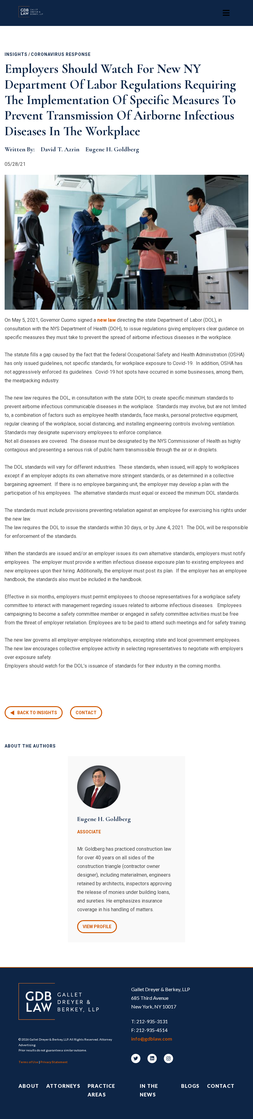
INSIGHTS (16, 54)
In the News (149, 1090)
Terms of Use (28, 1062)
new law (106, 320)
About (29, 1086)
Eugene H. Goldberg (112, 149)
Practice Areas (101, 1090)
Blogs (190, 1086)
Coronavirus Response (61, 54)
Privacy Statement (54, 1062)
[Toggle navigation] (226, 13)
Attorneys (63, 1086)
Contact (86, 712)
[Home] (34, 13)
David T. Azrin (60, 149)
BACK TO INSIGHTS (37, 712)
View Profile (97, 926)
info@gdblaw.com (151, 1038)
